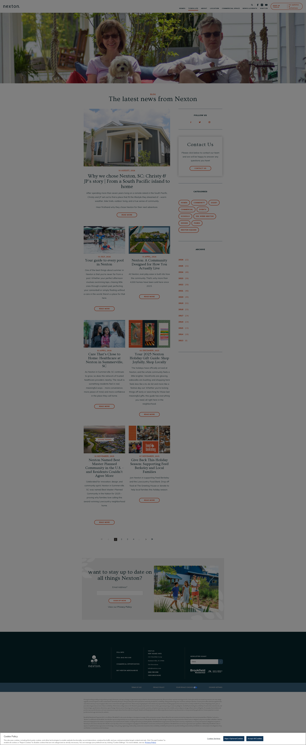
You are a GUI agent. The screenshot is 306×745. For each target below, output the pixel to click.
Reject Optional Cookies (234, 739)
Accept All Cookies (255, 739)
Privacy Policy (150, 742)
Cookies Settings (213, 739)
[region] (153, 739)
